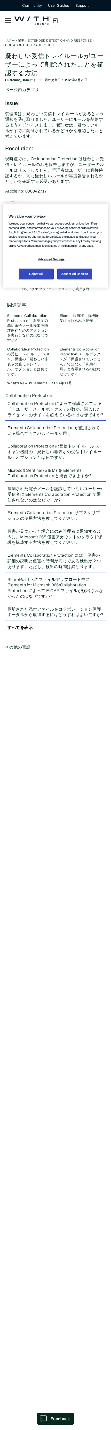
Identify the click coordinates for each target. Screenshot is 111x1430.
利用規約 (82, 289)
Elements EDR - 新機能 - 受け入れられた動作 (80, 318)
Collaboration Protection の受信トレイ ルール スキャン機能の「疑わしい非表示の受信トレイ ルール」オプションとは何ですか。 (28, 361)
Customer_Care (17, 80)
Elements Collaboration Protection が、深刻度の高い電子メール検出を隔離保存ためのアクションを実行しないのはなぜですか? (27, 328)
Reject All (36, 273)
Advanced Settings (51, 259)
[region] (55, 245)
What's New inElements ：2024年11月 (39, 383)
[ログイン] (55, 20)
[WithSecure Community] (32, 21)
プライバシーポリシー (55, 289)
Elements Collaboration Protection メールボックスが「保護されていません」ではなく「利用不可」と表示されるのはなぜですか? (80, 361)
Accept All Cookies (74, 273)
